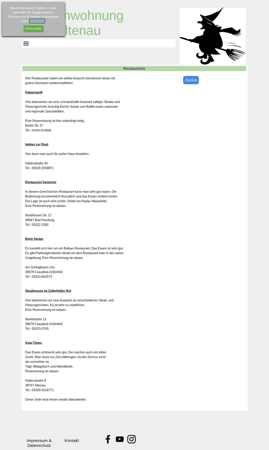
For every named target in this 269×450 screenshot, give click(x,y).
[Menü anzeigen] (26, 43)
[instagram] (131, 439)
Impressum (37, 21)
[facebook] (108, 439)
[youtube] (120, 439)
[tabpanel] (78, 241)
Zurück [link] (191, 80)
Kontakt (72, 440)
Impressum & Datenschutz (40, 443)
